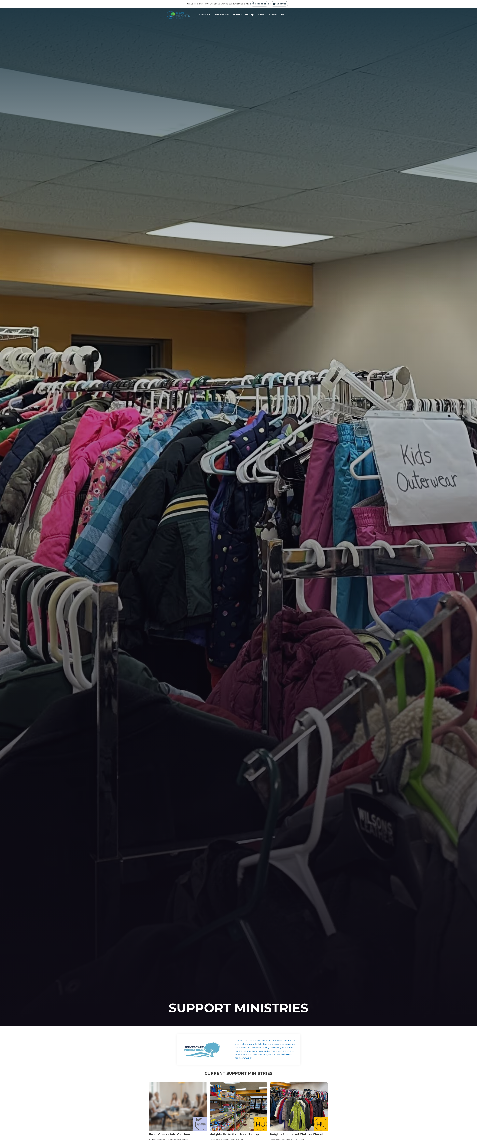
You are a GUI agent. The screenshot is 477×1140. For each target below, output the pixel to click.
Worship (249, 14)
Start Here (204, 14)
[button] (220, 15)
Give (282, 14)
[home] (178, 15)
